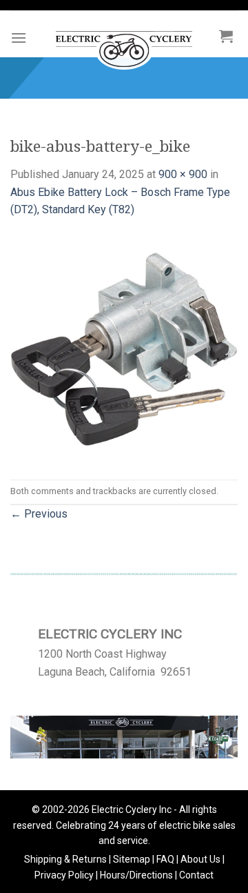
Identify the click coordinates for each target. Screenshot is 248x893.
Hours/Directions (136, 875)
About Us (200, 859)
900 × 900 (182, 174)
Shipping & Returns (65, 859)
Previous (39, 513)
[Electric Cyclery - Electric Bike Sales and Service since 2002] (124, 43)
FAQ (165, 859)
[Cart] (226, 36)
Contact (196, 875)
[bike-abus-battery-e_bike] (124, 348)
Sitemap (131, 859)
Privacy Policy (64, 875)
